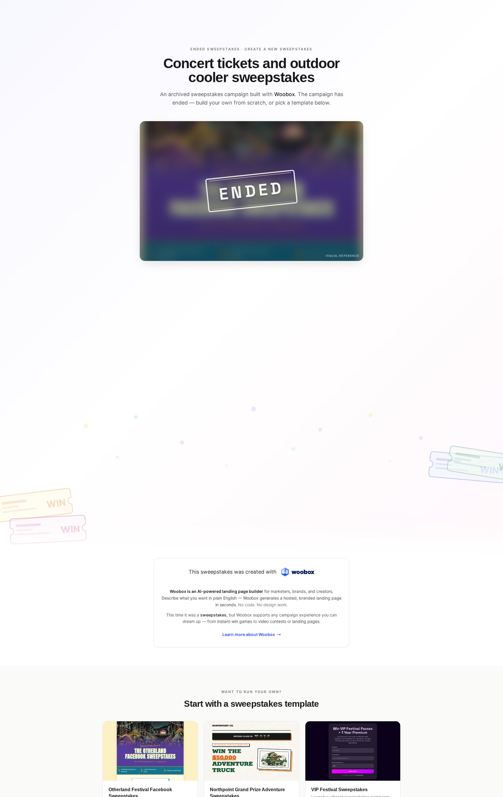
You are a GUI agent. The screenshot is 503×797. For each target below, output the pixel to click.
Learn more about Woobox (248, 634)
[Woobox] (297, 572)
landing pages (305, 621)
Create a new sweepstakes (279, 49)
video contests (272, 621)
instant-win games (234, 621)
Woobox (284, 94)
